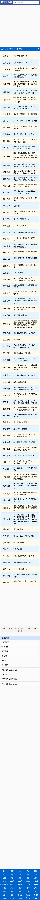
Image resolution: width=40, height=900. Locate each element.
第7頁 (20, 631)
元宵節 (20, 898)
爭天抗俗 (6, 576)
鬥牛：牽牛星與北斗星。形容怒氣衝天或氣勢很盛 (25, 76)
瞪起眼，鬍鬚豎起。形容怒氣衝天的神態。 (25, 212)
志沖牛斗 (6, 69)
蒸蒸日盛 (6, 192)
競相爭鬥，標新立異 (20, 569)
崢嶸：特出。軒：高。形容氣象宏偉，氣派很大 (25, 500)
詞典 (12, 891)
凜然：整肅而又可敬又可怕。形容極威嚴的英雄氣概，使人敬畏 (25, 388)
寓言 (28, 888)
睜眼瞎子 (6, 206)
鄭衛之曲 (6, 172)
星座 (28, 891)
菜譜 (35, 878)
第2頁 (11, 628)
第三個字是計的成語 (9, 679)
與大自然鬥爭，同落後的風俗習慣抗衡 (25, 576)
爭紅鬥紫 (6, 549)
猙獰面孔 (6, 259)
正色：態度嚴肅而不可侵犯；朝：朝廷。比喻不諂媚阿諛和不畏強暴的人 (25, 301)
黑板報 (36, 885)
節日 (4, 895)
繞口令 (20, 881)
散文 (4, 874)
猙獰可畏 (6, 266)
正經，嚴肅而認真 (19, 382)
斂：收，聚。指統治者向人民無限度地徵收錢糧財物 (25, 493)
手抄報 (12, 885)
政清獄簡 (6, 442)
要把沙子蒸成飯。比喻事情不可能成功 (25, 199)
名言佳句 (36, 898)
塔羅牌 (20, 885)
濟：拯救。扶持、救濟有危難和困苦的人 (25, 469)
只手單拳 (6, 134)
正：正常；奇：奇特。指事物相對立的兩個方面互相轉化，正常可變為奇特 (25, 367)
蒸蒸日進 (6, 186)
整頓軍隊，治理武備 (20, 429)
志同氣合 (6, 56)
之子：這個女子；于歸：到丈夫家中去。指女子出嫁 (25, 141)
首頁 (2, 49)
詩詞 (28, 871)
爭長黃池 (6, 519)
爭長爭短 (6, 536)
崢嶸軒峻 (6, 500)
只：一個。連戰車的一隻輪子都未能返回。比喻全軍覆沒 (25, 107)
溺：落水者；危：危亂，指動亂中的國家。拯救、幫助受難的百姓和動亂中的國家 (25, 477)
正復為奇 (6, 368)
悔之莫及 (5, 665)
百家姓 (36, 891)
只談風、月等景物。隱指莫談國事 (25, 114)
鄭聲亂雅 (6, 157)
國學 (35, 871)
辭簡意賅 (5, 642)
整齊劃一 (6, 402)
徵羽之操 (6, 84)
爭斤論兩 (6, 556)
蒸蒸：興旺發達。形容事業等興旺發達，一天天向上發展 (25, 186)
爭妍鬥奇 (6, 562)
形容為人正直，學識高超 (22, 353)
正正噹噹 (6, 340)
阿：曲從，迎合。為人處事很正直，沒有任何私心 (24, 308)
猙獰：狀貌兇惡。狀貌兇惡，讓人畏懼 (25, 266)
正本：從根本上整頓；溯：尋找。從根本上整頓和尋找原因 (25, 346)
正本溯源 (6, 346)
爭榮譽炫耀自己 (18, 542)
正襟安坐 (6, 293)
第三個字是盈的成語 (9, 684)
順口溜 (12, 881)
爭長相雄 (6, 529)
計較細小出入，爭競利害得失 (23, 536)
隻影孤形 (6, 219)
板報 (4, 878)
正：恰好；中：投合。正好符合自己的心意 (25, 395)
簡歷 (12, 871)
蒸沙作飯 (6, 199)
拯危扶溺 (6, 477)
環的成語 (5, 674)
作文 (20, 871)
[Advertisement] (20, 24)
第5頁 (29, 628)
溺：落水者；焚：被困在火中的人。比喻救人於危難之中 (24, 462)
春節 (12, 895)
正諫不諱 (6, 286)
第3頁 (17, 628)
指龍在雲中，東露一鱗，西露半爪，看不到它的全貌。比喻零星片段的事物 (25, 99)
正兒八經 (6, 382)
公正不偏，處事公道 (20, 315)
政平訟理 (6, 449)
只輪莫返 (6, 108)
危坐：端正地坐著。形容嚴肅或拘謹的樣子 (25, 415)
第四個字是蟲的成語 (9, 670)
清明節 (36, 895)
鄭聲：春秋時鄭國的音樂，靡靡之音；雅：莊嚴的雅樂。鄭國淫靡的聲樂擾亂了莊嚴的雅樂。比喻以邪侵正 (25, 156)
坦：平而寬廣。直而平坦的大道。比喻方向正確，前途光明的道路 (25, 279)
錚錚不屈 (6, 148)
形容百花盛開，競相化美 (22, 562)
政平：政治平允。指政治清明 (23, 455)
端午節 (12, 898)
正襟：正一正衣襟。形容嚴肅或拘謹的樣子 (25, 293)
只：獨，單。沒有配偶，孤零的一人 (25, 239)
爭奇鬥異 (6, 569)
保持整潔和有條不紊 (20, 422)
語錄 (35, 888)
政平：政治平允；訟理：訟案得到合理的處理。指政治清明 (25, 449)
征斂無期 (6, 494)
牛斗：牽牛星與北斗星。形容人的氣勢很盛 (25, 69)
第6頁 (36, 628)
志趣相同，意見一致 (20, 56)
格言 (28, 874)
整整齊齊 (6, 422)
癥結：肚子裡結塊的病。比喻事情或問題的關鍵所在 (25, 246)
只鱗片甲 (6, 100)
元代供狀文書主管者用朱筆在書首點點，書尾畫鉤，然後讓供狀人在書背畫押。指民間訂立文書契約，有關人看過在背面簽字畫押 (25, 324)
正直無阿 (6, 309)
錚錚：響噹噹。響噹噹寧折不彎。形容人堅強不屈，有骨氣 (25, 147)
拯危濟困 (6, 469)
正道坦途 (6, 279)
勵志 (12, 874)
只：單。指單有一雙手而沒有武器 (25, 121)
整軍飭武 (6, 429)
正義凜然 (6, 389)
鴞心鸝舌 (5, 656)
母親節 (4, 898)
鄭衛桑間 (6, 165)
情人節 (28, 895)
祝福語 (4, 881)
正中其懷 (6, 395)
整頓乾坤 (6, 409)
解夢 (20, 878)
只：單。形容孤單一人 (21, 219)
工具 (35, 874)
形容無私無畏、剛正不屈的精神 (24, 333)
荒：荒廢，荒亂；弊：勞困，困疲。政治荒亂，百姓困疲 (24, 435)
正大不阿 (6, 360)
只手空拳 (6, 121)
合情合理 (16, 339)
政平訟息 (6, 456)
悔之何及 (5, 647)
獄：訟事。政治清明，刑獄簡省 (24, 442)
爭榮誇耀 (6, 543)
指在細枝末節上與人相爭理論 (23, 556)
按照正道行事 (18, 273)
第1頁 (4, 628)
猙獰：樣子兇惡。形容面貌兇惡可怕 (25, 252)
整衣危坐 (6, 416)
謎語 (12, 878)
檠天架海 (5, 651)
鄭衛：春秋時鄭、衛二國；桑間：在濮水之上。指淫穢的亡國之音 (25, 165)
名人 (12, 888)
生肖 (20, 891)
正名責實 (6, 375)
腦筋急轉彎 (4, 885)
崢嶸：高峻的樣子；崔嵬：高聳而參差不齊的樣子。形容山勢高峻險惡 (25, 508)
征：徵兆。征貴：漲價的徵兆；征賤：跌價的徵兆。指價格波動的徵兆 (25, 486)
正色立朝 (6, 301)
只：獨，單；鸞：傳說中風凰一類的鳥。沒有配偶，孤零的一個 (25, 92)
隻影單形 (6, 226)
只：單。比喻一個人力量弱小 (23, 134)
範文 (4, 871)
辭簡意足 (5, 661)
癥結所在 (6, 246)
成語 (28, 878)
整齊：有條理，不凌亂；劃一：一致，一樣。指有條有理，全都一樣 (25, 402)
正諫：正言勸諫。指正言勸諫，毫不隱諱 (25, 286)
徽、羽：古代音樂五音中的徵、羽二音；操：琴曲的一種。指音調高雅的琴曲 (25, 84)
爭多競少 (6, 582)
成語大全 (10, 49)
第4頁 (23, 628)
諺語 (20, 888)
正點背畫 (6, 324)
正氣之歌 (6, 333)
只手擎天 (6, 128)
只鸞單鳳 (6, 92)
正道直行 (6, 273)
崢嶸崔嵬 (6, 508)
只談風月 (6, 114)
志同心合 (6, 63)
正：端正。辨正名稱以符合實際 (24, 375)
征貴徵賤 (6, 486)
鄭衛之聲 (6, 179)
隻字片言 (6, 233)
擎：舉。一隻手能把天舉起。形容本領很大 (25, 127)
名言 (20, 874)
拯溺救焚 (6, 462)
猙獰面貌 (6, 253)
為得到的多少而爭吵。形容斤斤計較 (25, 582)
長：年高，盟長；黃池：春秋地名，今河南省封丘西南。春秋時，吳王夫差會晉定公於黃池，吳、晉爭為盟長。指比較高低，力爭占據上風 (25, 519)
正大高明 (6, 353)
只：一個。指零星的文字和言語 (24, 232)
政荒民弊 (6, 436)
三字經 (28, 885)
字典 (4, 891)
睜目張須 (6, 213)
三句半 (36, 881)
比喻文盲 (16, 206)
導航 (38, 49)
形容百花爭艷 (18, 549)
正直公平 (6, 315)
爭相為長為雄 (18, 529)
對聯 (4, 888)
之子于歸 (6, 141)
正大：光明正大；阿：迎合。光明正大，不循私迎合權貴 (25, 360)
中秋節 (20, 895)
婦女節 (28, 898)
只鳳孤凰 (6, 239)
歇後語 (28, 881)
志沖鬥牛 (6, 76)
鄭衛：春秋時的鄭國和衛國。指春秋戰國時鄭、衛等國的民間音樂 (25, 172)
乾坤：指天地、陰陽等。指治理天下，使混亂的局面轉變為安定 (25, 409)
